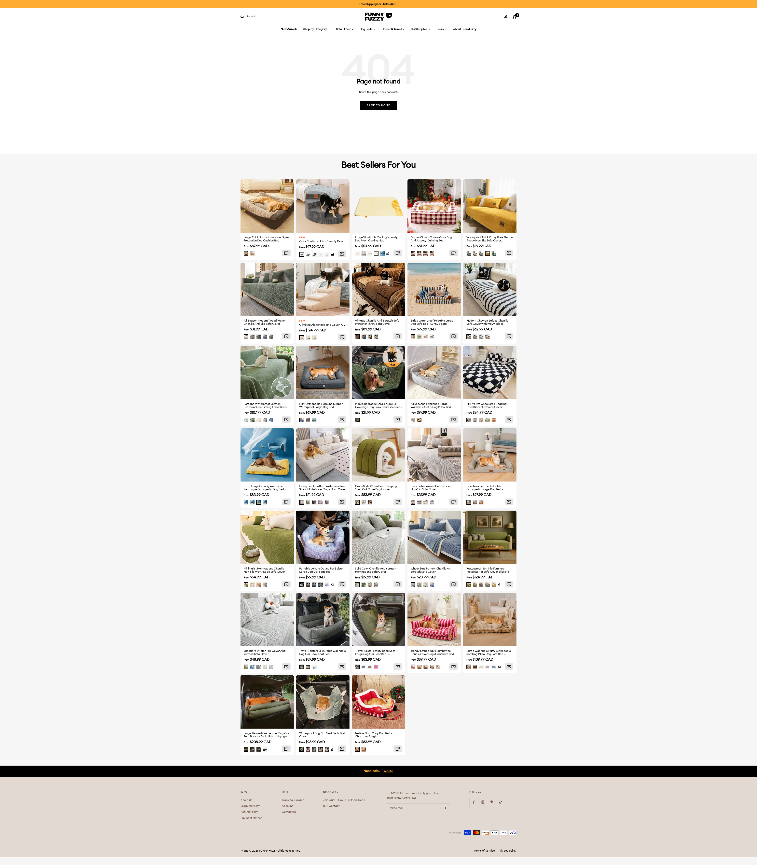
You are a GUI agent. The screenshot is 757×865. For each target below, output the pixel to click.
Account (287, 806)
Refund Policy (249, 812)
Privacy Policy (507, 850)
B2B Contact (331, 806)
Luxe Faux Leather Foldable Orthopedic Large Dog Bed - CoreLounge (484, 488)
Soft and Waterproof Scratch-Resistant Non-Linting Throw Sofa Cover (265, 406)
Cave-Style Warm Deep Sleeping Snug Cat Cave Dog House (376, 488)
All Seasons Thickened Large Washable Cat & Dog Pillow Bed (431, 406)
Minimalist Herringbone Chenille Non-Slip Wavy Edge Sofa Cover (264, 570)
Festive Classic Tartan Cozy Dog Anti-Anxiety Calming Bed (431, 239)
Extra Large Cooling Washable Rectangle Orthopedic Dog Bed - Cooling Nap (264, 488)
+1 (499, 584)
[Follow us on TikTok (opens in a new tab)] (500, 802)
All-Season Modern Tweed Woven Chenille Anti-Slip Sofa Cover (265, 322)
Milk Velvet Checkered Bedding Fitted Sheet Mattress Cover (486, 406)
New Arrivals (289, 29)
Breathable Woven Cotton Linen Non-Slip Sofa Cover (431, 488)
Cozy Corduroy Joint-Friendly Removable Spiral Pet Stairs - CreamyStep (322, 241)
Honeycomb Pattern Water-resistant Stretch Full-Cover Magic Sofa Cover (322, 488)
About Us (246, 800)
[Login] (506, 16)
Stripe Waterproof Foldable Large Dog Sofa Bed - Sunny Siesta (432, 322)
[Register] (445, 807)
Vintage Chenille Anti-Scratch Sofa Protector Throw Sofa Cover (377, 322)
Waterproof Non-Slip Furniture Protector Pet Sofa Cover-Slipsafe (487, 570)
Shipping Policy (250, 806)
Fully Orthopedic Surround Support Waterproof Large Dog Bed (321, 406)
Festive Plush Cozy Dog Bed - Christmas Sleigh (373, 735)
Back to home (378, 105)
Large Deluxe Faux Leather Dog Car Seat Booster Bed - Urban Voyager (266, 735)
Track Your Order (293, 800)
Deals (440, 29)
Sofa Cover (343, 29)
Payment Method (251, 818)
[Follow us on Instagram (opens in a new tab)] (482, 802)
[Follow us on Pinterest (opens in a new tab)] (491, 802)
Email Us (388, 771)
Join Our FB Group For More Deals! (344, 800)
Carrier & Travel (391, 29)
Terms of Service (484, 850)
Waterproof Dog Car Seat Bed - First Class (322, 735)
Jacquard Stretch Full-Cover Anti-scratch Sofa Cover (265, 653)
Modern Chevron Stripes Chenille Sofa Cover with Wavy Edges (487, 322)
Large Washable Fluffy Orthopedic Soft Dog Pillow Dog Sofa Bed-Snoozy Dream (488, 653)
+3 (387, 253)
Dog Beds (366, 29)
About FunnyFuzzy (464, 29)
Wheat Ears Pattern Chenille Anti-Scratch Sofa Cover (432, 570)
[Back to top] (741, 839)
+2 (332, 584)
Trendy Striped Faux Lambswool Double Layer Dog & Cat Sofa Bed (432, 653)
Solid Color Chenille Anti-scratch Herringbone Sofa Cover (375, 570)
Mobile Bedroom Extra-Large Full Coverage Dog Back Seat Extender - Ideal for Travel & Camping (378, 406)
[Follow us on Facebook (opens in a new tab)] (473, 802)
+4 (332, 254)
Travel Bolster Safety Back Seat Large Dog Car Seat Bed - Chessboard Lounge (375, 653)
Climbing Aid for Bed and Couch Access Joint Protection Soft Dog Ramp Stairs (322, 325)
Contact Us (289, 812)
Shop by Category (315, 29)
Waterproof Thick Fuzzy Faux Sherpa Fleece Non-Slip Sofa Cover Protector (489, 239)
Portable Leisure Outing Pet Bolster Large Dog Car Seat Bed (321, 570)
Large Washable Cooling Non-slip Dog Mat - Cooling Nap (376, 239)
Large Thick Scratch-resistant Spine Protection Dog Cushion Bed (266, 239)
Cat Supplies (419, 29)
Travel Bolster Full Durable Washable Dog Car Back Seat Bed (322, 653)
